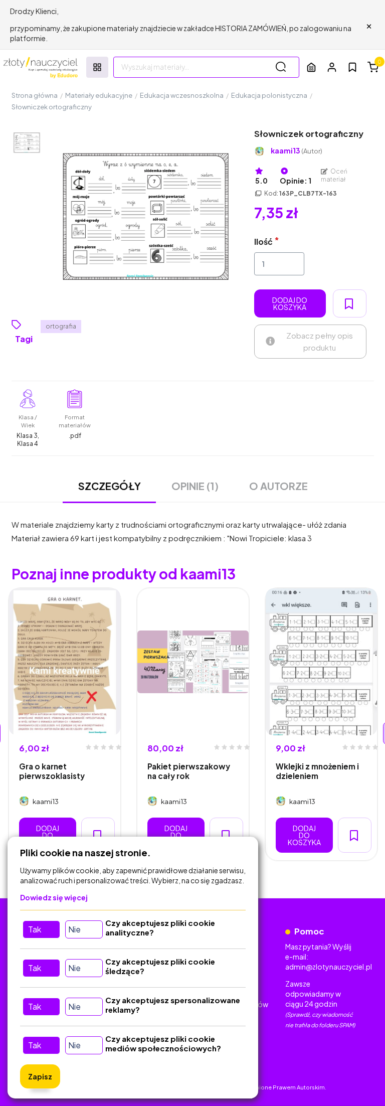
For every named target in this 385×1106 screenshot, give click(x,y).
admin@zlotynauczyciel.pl (328, 966)
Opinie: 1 (295, 180)
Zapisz (40, 1076)
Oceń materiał (334, 175)
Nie (74, 929)
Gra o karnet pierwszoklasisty (52, 770)
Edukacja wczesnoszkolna (182, 95)
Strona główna (35, 95)
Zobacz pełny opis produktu (319, 341)
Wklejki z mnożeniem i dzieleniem (317, 770)
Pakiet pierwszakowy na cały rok (188, 770)
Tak (34, 929)
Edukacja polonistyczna (269, 95)
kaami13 (296, 150)
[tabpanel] (64, 724)
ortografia (61, 326)
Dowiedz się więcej (54, 897)
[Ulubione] (352, 67)
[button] (332, 67)
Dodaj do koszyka (289, 303)
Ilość (263, 241)
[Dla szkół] (311, 67)
